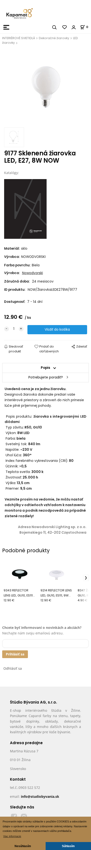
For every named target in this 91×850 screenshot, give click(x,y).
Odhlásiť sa (12, 668)
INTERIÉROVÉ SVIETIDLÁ (18, 38)
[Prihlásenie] (73, 27)
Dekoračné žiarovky (54, 38)
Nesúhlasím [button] (23, 846)
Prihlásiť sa (15, 654)
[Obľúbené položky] (64, 27)
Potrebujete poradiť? (45, 377)
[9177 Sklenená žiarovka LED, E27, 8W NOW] (45, 87)
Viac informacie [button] (12, 836)
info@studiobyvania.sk (40, 796)
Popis (45, 367)
